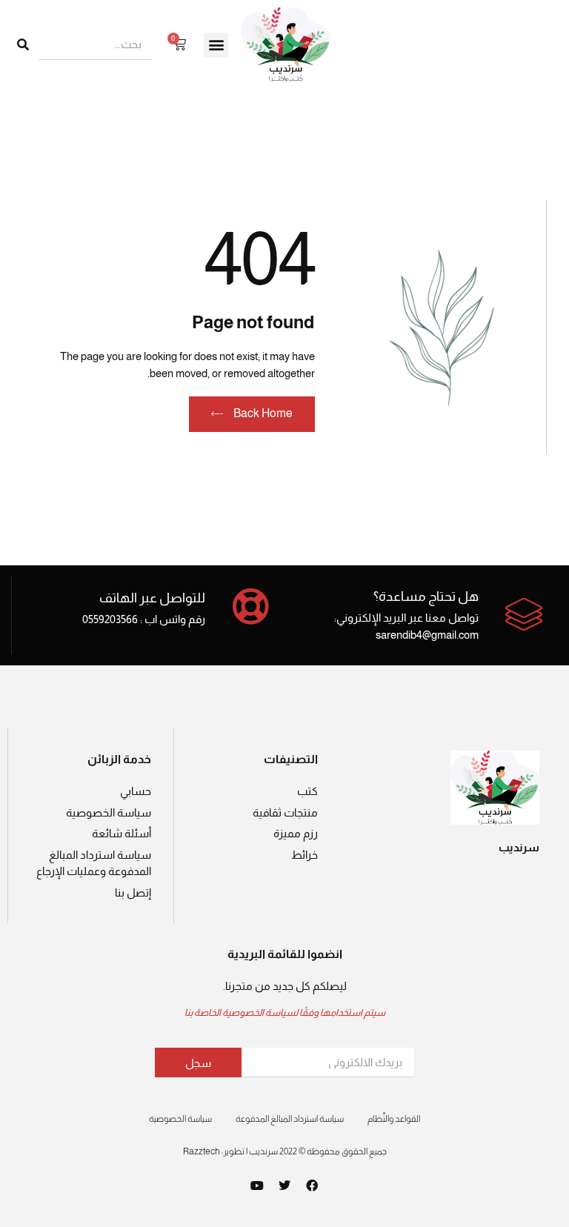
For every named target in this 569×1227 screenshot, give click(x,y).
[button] (216, 45)
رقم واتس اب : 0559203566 (143, 619)
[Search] (23, 44)
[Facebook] (312, 1185)
